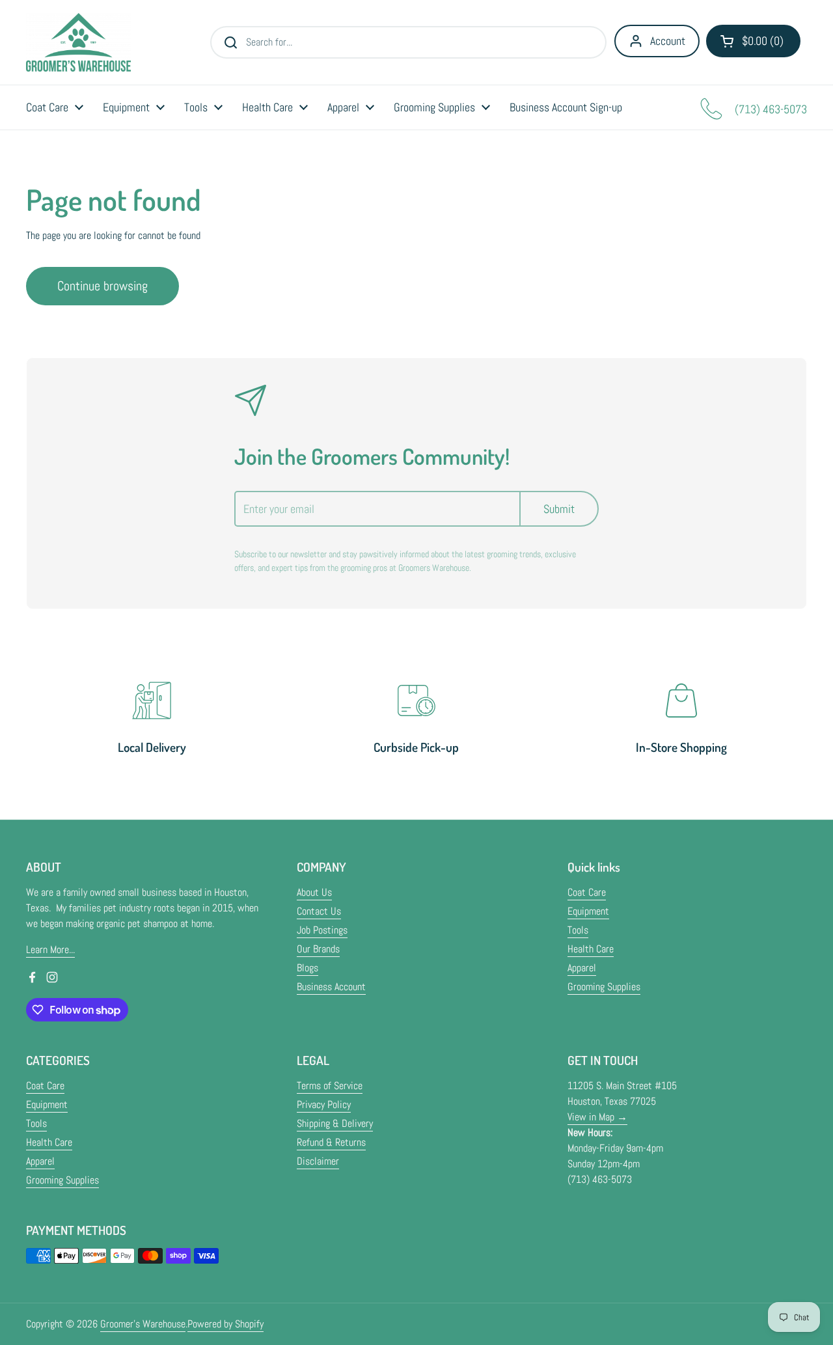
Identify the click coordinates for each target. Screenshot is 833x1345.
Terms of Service (329, 1085)
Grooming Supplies (603, 986)
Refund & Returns (331, 1142)
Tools (577, 930)
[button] (753, 41)
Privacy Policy (324, 1104)
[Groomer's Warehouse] (78, 42)
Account (667, 40)
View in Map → (597, 1117)
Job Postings (322, 930)
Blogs (307, 968)
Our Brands (318, 949)
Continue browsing (102, 285)
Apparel (581, 968)
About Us (314, 892)
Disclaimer (318, 1161)
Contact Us (319, 911)
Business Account (331, 986)
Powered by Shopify (225, 1324)
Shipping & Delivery (335, 1123)
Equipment (588, 911)
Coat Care (586, 892)
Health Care (590, 949)
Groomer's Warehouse (142, 1324)
